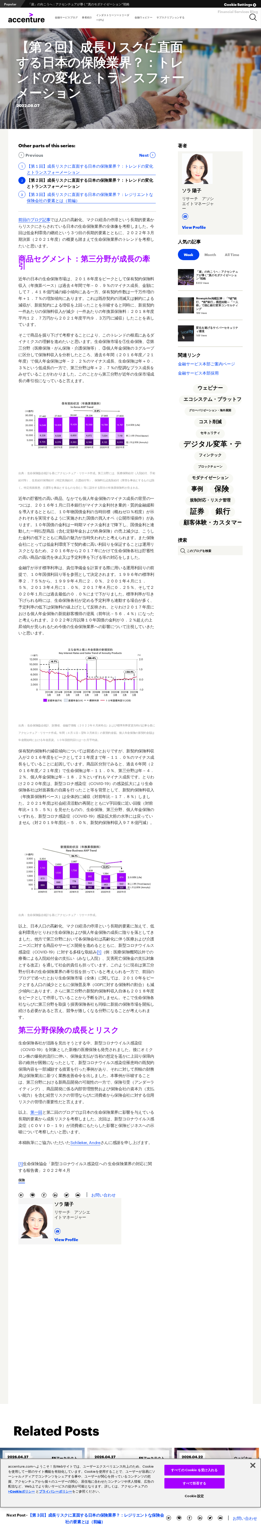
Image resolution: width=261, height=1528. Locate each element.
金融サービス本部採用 (198, 372)
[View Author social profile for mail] (58, 1229)
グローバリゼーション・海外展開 (210, 410)
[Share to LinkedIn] (56, 1194)
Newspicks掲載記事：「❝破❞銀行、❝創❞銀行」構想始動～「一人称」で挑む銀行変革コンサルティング (99, 4)
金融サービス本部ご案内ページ (206, 363)
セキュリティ (210, 432)
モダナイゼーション (210, 478)
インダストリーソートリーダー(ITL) (112, 17)
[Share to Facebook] (45, 1194)
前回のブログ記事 (34, 219)
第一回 (36, 1111)
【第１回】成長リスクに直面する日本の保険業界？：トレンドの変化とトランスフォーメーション (90, 169)
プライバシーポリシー (55, 1491)
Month (210, 254)
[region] (130, 1483)
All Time (232, 254)
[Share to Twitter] (67, 1194)
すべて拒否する (194, 1483)
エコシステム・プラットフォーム (213, 399)
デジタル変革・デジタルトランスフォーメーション (213, 444)
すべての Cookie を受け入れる (194, 1470)
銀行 (223, 511)
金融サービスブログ (66, 17)
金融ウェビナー (143, 17)
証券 (197, 511)
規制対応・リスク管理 (210, 500)
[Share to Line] (33, 1194)
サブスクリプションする (170, 17)
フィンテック (210, 455)
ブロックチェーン (210, 466)
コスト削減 (210, 421)
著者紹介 (87, 17)
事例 (197, 489)
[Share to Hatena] (22, 1194)
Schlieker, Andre (85, 1142)
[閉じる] (252, 1465)
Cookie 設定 (194, 1496)
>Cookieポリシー (21, 1491)
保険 (21, 1179)
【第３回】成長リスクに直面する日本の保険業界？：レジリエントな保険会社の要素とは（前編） (90, 197)
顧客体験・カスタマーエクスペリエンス (213, 522)
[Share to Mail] (78, 1194)
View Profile (66, 1239)
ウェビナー (210, 388)
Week (188, 254)
